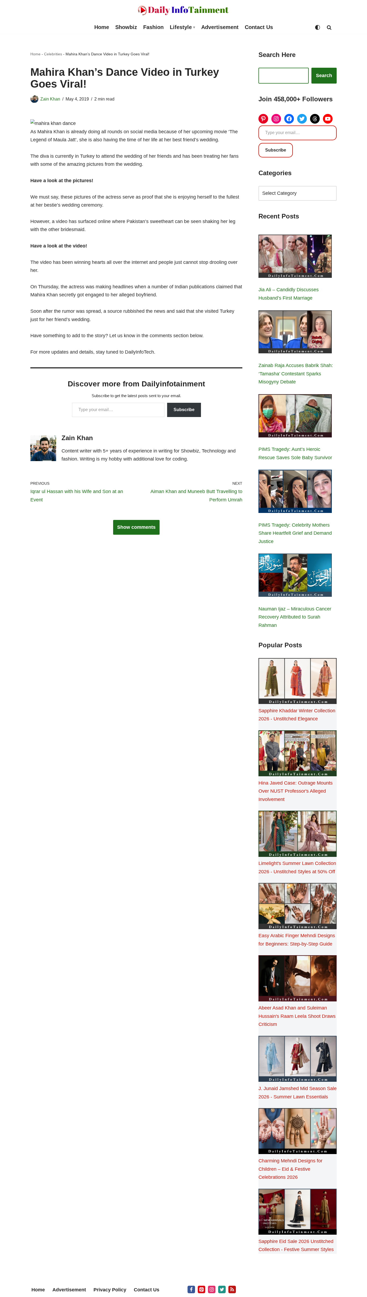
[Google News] (232, 1289)
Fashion (153, 27)
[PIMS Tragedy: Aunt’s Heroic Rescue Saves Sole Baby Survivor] (295, 417)
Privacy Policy (109, 1289)
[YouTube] (328, 119)
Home (101, 27)
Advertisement (220, 27)
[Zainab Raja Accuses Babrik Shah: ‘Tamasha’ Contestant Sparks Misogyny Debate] (295, 333)
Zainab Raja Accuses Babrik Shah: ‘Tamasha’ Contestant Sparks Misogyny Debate (295, 374)
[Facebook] (289, 119)
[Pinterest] (263, 119)
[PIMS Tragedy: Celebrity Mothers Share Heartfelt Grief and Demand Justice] (295, 492)
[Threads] (315, 119)
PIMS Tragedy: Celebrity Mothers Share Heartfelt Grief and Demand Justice (295, 533)
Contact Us (259, 27)
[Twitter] (302, 119)
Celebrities (53, 54)
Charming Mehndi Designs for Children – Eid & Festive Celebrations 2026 (290, 1169)
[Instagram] (276, 119)
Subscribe (184, 409)
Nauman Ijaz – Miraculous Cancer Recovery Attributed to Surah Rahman (294, 617)
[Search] (329, 27)
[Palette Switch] (317, 27)
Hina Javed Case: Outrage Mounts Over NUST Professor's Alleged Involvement (295, 791)
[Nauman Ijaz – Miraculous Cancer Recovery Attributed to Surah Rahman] (295, 576)
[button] (194, 27)
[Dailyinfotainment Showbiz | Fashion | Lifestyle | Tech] (183, 10)
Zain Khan (50, 98)
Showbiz (126, 27)
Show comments (136, 527)
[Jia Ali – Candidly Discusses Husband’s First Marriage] (295, 257)
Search (324, 75)
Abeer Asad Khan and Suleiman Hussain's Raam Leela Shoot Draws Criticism (297, 1016)
